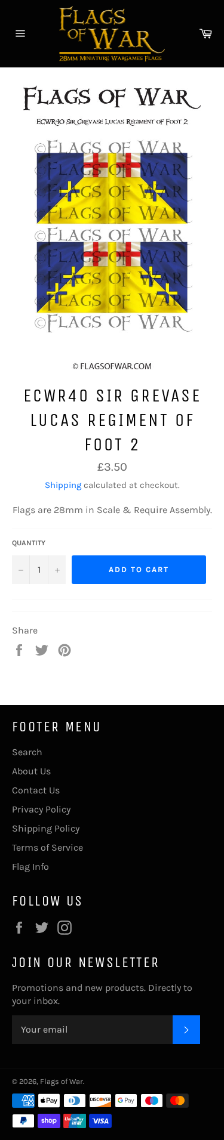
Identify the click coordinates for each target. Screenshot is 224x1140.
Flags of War (61, 1081)
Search (27, 752)
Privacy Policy (41, 809)
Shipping (63, 485)
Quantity (28, 543)
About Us (31, 771)
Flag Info (30, 866)
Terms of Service (47, 847)
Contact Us (36, 790)
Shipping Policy (45, 828)
